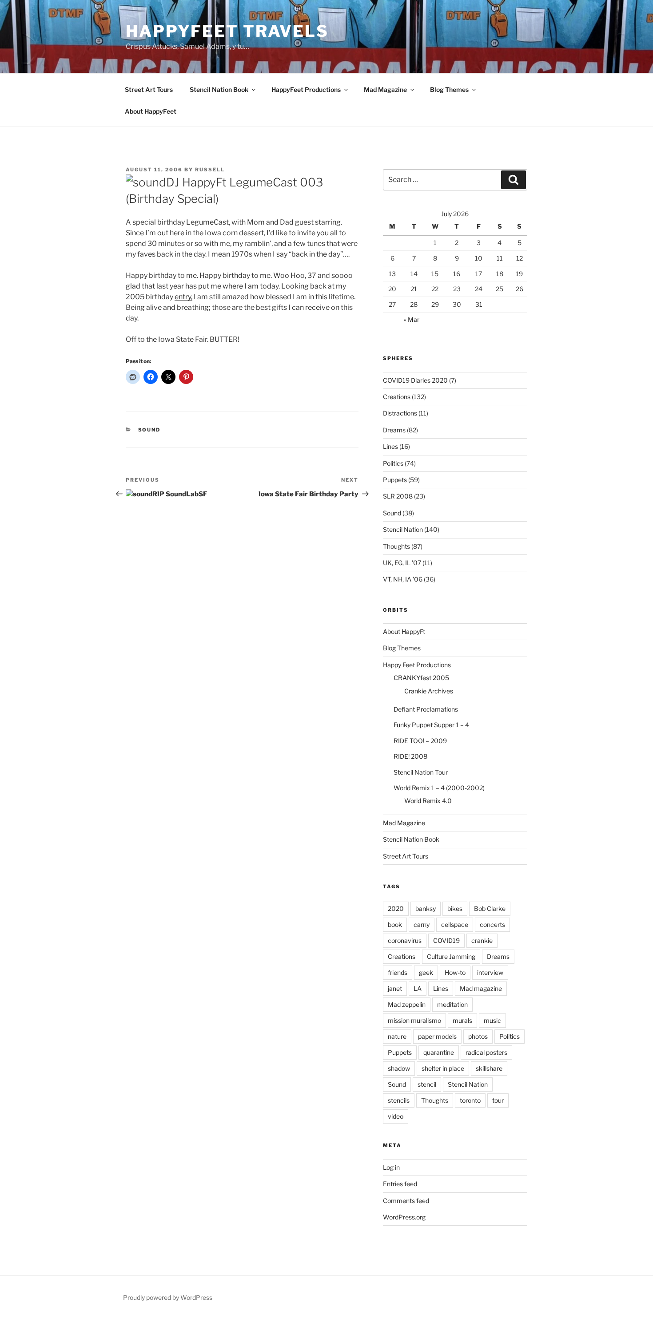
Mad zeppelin (407, 1004)
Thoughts (396, 546)
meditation (452, 1004)
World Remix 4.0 (428, 800)
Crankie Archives (428, 691)
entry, (183, 297)
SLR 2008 (398, 496)
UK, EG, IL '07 (402, 562)
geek (426, 972)
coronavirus (405, 940)
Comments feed (406, 1200)
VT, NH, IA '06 (402, 579)
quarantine (438, 1052)
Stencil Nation (403, 529)
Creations (396, 396)
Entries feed (400, 1183)
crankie (482, 940)
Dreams (394, 430)
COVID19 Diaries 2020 (415, 380)
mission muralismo (414, 1020)
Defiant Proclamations (426, 709)
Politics (393, 463)
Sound (149, 430)
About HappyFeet (150, 111)
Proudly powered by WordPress (167, 1297)
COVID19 (446, 940)
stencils (399, 1100)
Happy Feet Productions (417, 665)
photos (478, 1036)
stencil (427, 1084)
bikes (454, 908)
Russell (210, 169)
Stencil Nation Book (219, 89)
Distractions (400, 413)
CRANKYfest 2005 (421, 677)
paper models (437, 1036)
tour (498, 1100)
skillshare (489, 1068)
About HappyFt (404, 631)
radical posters (486, 1052)
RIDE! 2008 (410, 756)
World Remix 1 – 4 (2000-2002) (439, 788)
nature (397, 1036)
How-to (455, 972)
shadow (399, 1068)
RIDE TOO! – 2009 (420, 740)
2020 (396, 908)
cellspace (454, 924)
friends (397, 972)
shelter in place (443, 1068)
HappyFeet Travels (227, 31)
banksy (425, 908)
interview (490, 972)
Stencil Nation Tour (421, 772)
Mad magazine (481, 988)
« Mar (411, 319)
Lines (390, 446)
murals (462, 1020)
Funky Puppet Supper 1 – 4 (431, 724)
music (492, 1020)
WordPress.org (404, 1217)
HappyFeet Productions (306, 89)
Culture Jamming (451, 956)
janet (395, 988)
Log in (391, 1167)
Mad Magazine (385, 89)
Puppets (395, 479)
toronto (470, 1100)
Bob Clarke (490, 908)
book (395, 924)
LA (418, 988)
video (395, 1116)
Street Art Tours (149, 89)
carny (422, 924)
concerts (492, 924)
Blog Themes (449, 89)
